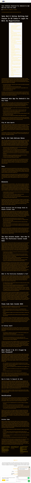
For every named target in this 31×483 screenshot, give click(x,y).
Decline (7, 480)
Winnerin (12, 31)
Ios (11, 65)
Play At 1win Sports (14, 27)
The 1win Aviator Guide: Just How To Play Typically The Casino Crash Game (16, 35)
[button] (29, 467)
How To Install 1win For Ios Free (15, 64)
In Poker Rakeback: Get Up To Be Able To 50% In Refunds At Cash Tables (16, 67)
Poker (12, 30)
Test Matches (13, 50)
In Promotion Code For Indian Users (16, 57)
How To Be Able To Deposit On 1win (16, 43)
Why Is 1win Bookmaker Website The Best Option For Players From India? (16, 60)
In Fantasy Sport (13, 40)
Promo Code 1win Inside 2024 (15, 39)
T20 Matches (13, 47)
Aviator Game (13, 46)
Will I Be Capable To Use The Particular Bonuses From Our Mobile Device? (16, 55)
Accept (3, 480)
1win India (15, 9)
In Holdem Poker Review (14, 58)
